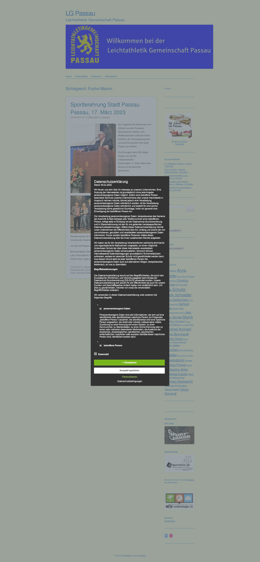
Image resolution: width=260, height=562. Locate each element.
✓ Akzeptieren (129, 362)
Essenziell (103, 354)
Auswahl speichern (129, 370)
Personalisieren (129, 377)
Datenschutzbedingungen (129, 381)
